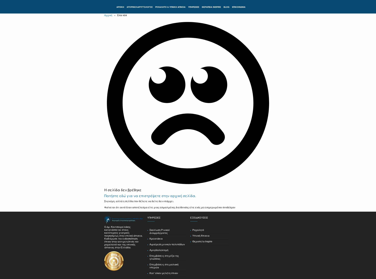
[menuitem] (120, 7)
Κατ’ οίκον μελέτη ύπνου (164, 273)
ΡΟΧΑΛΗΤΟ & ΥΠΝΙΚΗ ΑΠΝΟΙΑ (170, 7)
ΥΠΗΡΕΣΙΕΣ (193, 7)
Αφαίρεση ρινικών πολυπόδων (167, 244)
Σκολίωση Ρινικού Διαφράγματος (160, 231)
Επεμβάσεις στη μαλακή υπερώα (164, 266)
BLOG (226, 7)
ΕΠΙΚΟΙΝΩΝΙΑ (238, 7)
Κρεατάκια (156, 238)
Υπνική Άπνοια (200, 235)
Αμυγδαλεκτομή (159, 250)
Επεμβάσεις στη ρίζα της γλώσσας (164, 257)
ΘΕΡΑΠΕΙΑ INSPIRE (211, 7)
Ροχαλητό (198, 230)
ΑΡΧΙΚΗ (120, 7)
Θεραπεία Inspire (202, 241)
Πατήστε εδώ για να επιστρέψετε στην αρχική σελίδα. (150, 195)
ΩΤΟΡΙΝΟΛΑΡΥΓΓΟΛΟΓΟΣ (140, 7)
